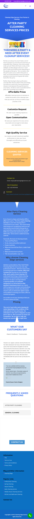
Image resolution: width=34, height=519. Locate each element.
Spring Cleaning (9, 484)
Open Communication (16, 117)
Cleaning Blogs (9, 473)
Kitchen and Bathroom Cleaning (13, 494)
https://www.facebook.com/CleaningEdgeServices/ (20, 194)
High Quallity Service (16, 132)
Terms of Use (8, 460)
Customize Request (16, 109)
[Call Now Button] (30, 515)
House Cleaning (9, 486)
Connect (9, 192)
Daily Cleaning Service (11, 489)
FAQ (6, 457)
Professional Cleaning (11, 481)
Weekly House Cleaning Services (13, 491)
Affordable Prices (17, 91)
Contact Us (11, 178)
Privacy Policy (8, 465)
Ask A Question (12, 185)
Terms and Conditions (11, 463)
